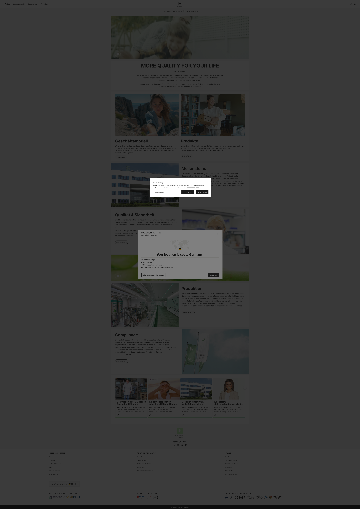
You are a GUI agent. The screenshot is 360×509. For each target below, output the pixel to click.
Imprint (197, 187)
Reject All (188, 192)
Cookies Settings (159, 192)
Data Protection (191, 187)
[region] (180, 187)
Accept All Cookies (202, 192)
